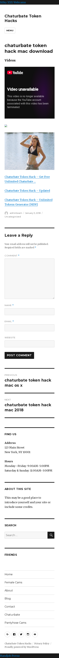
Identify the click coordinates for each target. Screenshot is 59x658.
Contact (10, 606)
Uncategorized (13, 216)
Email (9, 321)
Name (9, 305)
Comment (12, 255)
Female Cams (13, 582)
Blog (8, 598)
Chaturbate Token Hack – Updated (27, 190)
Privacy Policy (41, 643)
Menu (9, 30)
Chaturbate (12, 614)
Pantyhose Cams (15, 622)
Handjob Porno (10, 655)
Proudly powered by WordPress (22, 647)
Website (10, 337)
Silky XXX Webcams (13, 2)
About (9, 590)
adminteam (16, 213)
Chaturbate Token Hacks (18, 643)
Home (9, 574)
